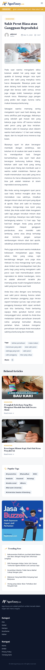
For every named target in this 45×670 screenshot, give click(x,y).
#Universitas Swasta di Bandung (18, 492)
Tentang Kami (7, 655)
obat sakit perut (30, 347)
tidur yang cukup (26, 355)
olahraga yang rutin (13, 351)
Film (3, 622)
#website (9, 478)
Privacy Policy (6, 652)
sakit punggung (11, 355)
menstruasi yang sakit (13, 347)
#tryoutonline (11, 474)
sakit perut (27, 351)
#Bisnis (23, 483)
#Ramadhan (24, 474)
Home (4, 646)
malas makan (33, 343)
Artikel (4, 649)
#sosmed (19, 478)
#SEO (35, 474)
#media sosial (11, 483)
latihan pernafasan (18, 343)
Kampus (5, 628)
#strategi (30, 478)
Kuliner (4, 634)
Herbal (4, 625)
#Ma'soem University (13, 488)
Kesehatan (10, 19)
